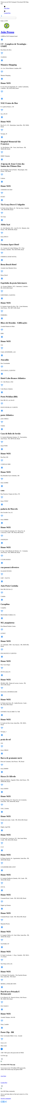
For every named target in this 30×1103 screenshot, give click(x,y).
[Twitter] (4, 1102)
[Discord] (2, 1102)
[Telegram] (6, 1102)
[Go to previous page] (1, 16)
